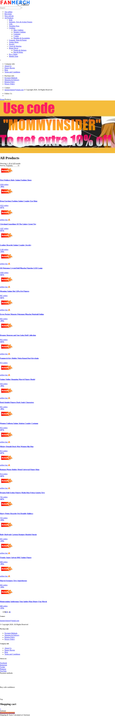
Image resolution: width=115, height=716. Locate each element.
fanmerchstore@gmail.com (14, 90)
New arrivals (9, 16)
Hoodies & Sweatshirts (21, 38)
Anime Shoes (14, 42)
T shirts (16, 36)
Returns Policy (9, 82)
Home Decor (13, 48)
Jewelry (11, 44)
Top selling (8, 12)
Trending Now (14, 26)
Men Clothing (18, 30)
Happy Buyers (9, 68)
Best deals (8, 14)
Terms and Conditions (12, 72)
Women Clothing (19, 32)
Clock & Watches (15, 46)
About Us (7, 66)
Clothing (12, 28)
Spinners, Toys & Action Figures (20, 22)
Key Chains (13, 54)
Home (2, 99)
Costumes (16, 34)
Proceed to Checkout (7, 713)
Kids (10, 20)
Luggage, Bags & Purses (18, 40)
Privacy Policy (9, 84)
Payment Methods (10, 78)
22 (10, 612)
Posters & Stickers (19, 50)
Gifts (10, 24)
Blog (6, 70)
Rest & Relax (18, 52)
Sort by (2, 165)
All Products (8, 18)
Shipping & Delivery (11, 80)
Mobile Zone (13, 56)
